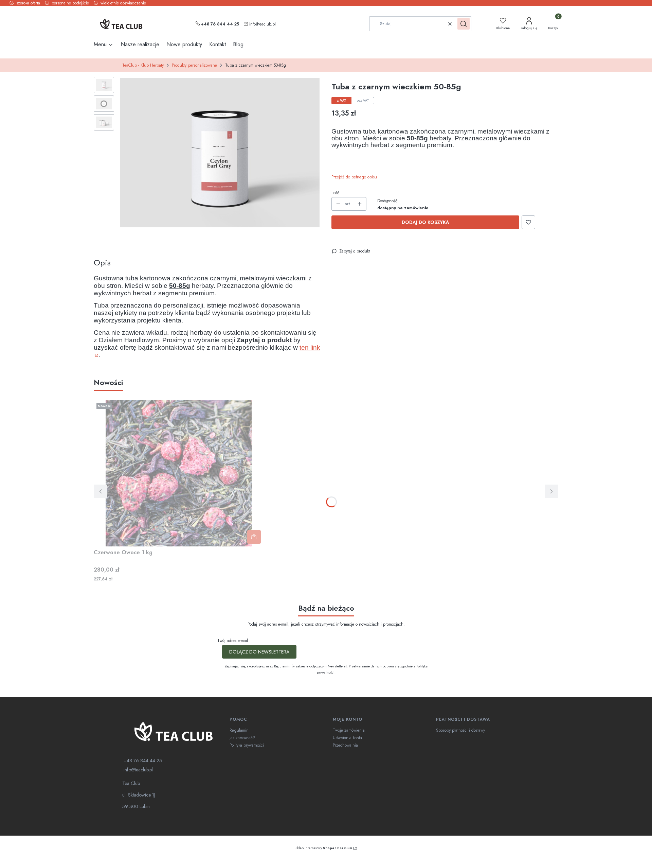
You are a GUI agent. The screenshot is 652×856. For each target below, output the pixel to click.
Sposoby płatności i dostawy (460, 730)
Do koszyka (254, 537)
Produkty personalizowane (194, 65)
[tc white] (173, 731)
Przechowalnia (345, 745)
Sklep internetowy (323, 848)
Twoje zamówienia (349, 730)
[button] (463, 24)
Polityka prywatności (247, 745)
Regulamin (239, 730)
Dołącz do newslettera (259, 651)
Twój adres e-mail (232, 640)
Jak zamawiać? (242, 738)
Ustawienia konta (347, 738)
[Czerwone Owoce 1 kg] (179, 473)
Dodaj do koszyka (425, 222)
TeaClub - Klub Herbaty (143, 65)
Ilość (335, 193)
